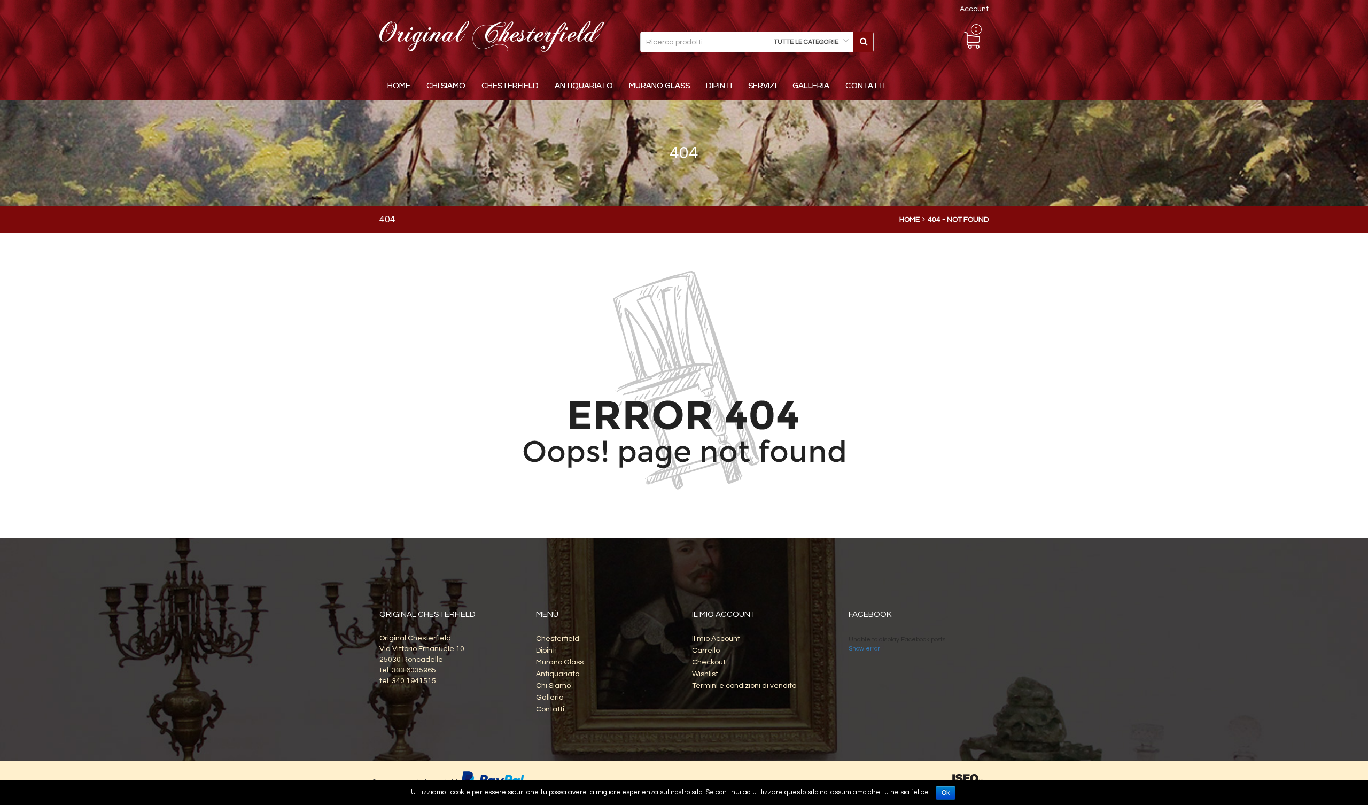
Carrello (706, 650)
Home (398, 86)
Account (974, 9)
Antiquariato (584, 86)
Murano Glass (659, 86)
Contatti (865, 86)
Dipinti (719, 86)
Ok (946, 792)
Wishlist (705, 674)
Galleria (810, 86)
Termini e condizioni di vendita (744, 686)
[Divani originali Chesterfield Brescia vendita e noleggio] (491, 36)
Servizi (762, 86)
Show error (864, 648)
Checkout (709, 662)
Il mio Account (716, 639)
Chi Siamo (445, 86)
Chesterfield (510, 86)
